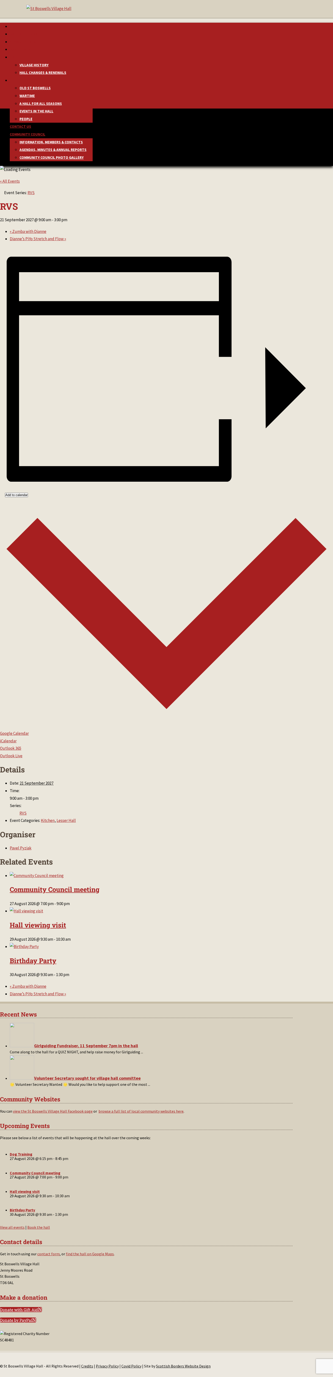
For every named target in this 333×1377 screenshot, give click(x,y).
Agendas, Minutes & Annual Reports (53, 149)
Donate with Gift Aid (19, 1309)
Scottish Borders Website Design (183, 1366)
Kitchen (48, 820)
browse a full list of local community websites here (141, 1111)
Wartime (27, 95)
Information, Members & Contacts (51, 142)
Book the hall (38, 1227)
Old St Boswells (35, 88)
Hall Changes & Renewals (43, 72)
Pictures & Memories (29, 80)
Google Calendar (14, 733)
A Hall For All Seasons (41, 103)
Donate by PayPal (16, 1320)
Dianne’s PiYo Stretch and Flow (38, 238)
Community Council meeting (54, 889)
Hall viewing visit (38, 925)
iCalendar (8, 741)
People (26, 119)
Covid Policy (131, 1366)
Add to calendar (16, 495)
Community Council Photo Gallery (52, 157)
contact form (48, 1253)
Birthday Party (33, 960)
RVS (23, 813)
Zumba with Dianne (28, 231)
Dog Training (21, 1154)
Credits (87, 1366)
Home (15, 26)
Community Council (27, 134)
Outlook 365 (10, 748)
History (17, 57)
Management (21, 49)
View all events (12, 1227)
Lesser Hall (66, 820)
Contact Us (20, 126)
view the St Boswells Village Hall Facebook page (53, 1111)
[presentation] (37, 875)
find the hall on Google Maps (90, 1253)
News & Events (23, 42)
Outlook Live (11, 755)
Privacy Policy (107, 1366)
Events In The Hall (36, 111)
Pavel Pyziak (20, 848)
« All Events (10, 181)
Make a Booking (24, 34)
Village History (34, 65)
